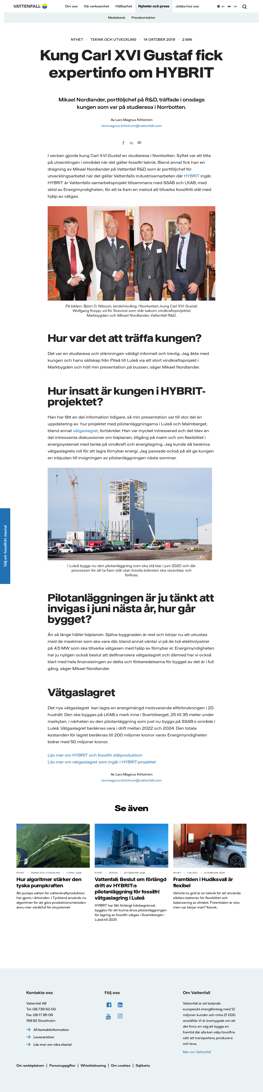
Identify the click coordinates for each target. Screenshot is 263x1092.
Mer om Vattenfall (197, 1052)
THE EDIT (192, 872)
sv (229, 6)
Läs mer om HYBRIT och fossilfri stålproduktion (95, 755)
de (235, 6)
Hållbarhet (123, 6)
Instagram (120, 1016)
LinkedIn (120, 1004)
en (223, 6)
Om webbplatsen (30, 1065)
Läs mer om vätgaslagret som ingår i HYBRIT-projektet (102, 761)
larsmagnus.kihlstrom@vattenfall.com (132, 126)
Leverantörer (43, 1037)
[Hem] (30, 6)
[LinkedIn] (131, 143)
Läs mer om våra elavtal (52, 1044)
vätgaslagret (85, 430)
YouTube (109, 1016)
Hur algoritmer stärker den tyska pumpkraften (48, 882)
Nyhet (77, 39)
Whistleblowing (93, 1065)
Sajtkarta (143, 1065)
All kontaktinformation (51, 1030)
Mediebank (116, 18)
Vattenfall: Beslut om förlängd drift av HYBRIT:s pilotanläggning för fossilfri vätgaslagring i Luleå (130, 888)
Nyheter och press (153, 6)
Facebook (109, 1004)
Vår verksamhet (96, 6)
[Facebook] (123, 143)
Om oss (71, 6)
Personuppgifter (62, 1065)
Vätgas (113, 872)
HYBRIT (192, 175)
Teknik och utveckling (113, 39)
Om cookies (120, 1065)
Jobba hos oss (187, 6)
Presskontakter (143, 18)
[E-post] (139, 143)
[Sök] (244, 6)
